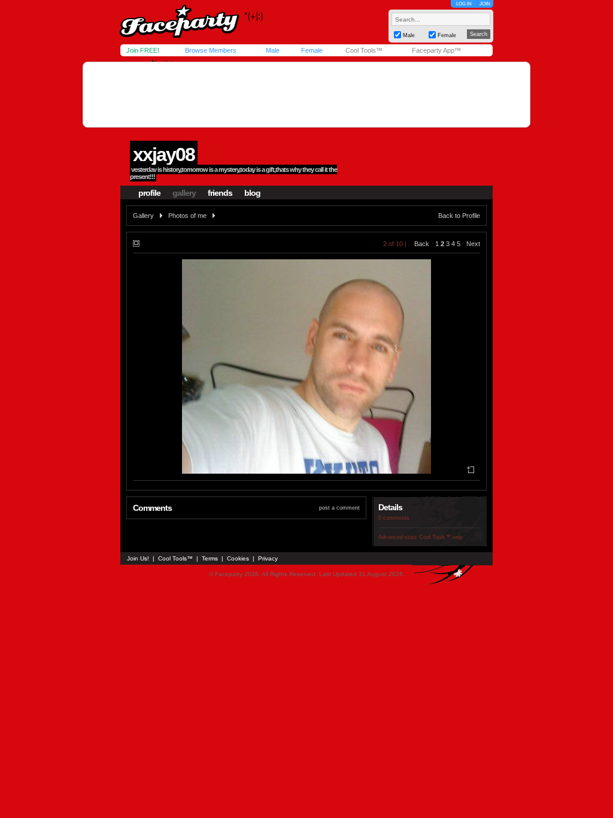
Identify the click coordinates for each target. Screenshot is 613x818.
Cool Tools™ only (441, 537)
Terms (210, 558)
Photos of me (187, 215)
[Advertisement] (306, 95)
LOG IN (464, 4)
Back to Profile (459, 215)
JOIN (485, 4)
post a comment (339, 508)
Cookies (238, 558)
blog (252, 193)
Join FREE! (142, 50)
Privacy (268, 558)
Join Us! (138, 558)
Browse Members (210, 50)
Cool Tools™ (364, 50)
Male (273, 50)
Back (421, 243)
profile (149, 193)
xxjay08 (164, 154)
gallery (184, 193)
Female (312, 50)
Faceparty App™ (436, 50)
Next (473, 243)
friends (220, 193)
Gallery (143, 215)
